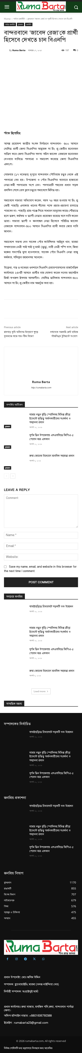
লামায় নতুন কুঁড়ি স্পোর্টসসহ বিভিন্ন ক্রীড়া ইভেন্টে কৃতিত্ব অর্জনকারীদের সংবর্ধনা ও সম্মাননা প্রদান (49, 418)
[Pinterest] (39, 60)
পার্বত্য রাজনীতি (19, 18)
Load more (40, 691)
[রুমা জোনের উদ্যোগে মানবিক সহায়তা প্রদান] (15, 461)
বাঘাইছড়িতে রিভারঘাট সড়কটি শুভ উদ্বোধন (51, 606)
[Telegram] (25, 959)
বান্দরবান (20, 24)
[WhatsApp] (48, 60)
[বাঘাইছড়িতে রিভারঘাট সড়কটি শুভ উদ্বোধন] (15, 612)
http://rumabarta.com (41, 387)
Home (7, 18)
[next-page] (12, 476)
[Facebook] (20, 60)
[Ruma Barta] (6, 50)
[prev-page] (6, 476)
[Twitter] (30, 60)
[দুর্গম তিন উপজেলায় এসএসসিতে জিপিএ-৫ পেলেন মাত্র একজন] (15, 441)
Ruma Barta (18, 50)
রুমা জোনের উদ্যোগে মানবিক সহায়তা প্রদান (51, 455)
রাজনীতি (28, 24)
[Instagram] (16, 959)
